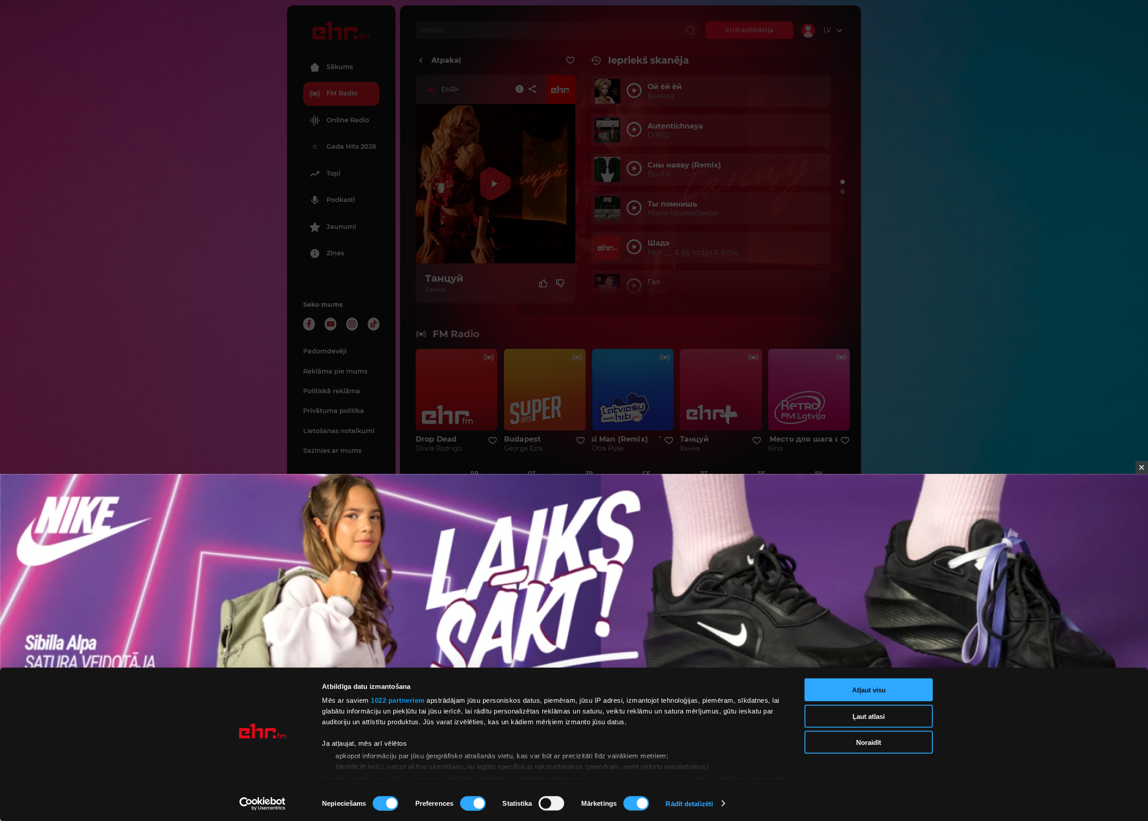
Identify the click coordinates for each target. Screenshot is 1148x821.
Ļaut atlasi (868, 716)
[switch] (473, 803)
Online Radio (347, 120)
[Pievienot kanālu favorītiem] (570, 60)
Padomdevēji (325, 351)
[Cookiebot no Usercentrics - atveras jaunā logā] (262, 803)
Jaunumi (341, 227)
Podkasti (340, 200)
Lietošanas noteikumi (338, 431)
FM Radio (341, 93)
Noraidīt (868, 742)
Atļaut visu (869, 690)
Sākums (339, 67)
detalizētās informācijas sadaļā (637, 778)
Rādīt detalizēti (689, 803)
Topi (333, 173)
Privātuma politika (333, 411)
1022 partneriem (398, 700)
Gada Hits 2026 (351, 146)
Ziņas (335, 253)
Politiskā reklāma (331, 391)
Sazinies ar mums (332, 451)
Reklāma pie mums (335, 371)
